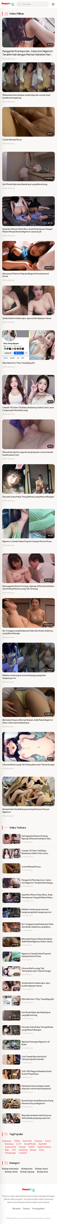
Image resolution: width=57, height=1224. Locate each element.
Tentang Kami (38, 1208)
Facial (47, 1141)
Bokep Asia (42, 1171)
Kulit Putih (27, 1141)
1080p (17, 1141)
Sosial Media (30, 1144)
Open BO (42, 1144)
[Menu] (53, 4)
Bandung (9, 1144)
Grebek (22, 1147)
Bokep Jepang (27, 1171)
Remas (33, 1150)
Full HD (31, 1147)
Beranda (16, 1208)
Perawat (38, 1141)
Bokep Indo (27, 1168)
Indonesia (6, 1141)
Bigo (7, 1150)
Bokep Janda (11, 1171)
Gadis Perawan (44, 1147)
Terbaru (26, 1208)
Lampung (23, 1150)
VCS (14, 1150)
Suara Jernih (10, 1147)
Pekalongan (10, 1153)
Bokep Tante (41, 1168)
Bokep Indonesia (10, 1168)
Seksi (41, 1150)
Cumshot (23, 1153)
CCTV (18, 1144)
